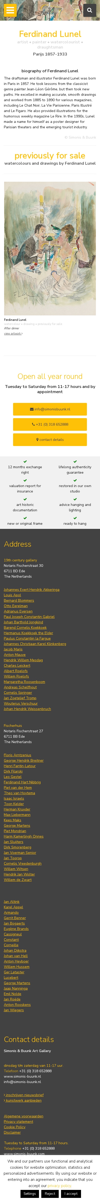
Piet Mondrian (15, 831)
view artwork (13, 334)
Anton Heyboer (16, 961)
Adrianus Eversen (18, 611)
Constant (11, 939)
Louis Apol (12, 595)
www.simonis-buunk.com (24, 1153)
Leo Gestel (13, 776)
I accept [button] (71, 1193)
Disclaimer (12, 1132)
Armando (11, 912)
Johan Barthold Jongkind (23, 622)
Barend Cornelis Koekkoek (25, 627)
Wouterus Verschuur (21, 703)
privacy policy (59, 1185)
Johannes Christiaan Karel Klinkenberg (35, 643)
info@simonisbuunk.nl (52, 409)
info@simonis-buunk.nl (22, 1081)
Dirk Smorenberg (17, 847)
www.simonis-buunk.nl (22, 1076)
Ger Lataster (14, 972)
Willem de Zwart (18, 879)
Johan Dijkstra (15, 950)
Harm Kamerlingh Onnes (24, 836)
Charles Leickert (17, 665)
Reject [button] (50, 1193)
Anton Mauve (15, 654)
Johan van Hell (16, 955)
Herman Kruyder (17, 809)
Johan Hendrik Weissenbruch (27, 708)
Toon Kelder (14, 803)
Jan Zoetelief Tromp (20, 698)
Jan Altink (11, 901)
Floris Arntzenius (17, 755)
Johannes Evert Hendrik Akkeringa (31, 589)
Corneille (11, 945)
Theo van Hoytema (19, 793)
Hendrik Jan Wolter (19, 874)
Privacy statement (18, 1121)
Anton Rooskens (17, 1004)
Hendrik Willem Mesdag (23, 660)
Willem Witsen (16, 868)
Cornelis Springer (18, 692)
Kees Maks (12, 820)
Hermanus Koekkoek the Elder (28, 633)
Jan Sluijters (13, 841)
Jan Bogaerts (14, 923)
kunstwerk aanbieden (23, 1100)
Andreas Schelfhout (20, 687)
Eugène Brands (16, 928)
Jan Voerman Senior (20, 852)
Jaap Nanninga (16, 988)
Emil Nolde (12, 993)
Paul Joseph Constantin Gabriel (29, 616)
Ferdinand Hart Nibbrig (22, 782)
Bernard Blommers (19, 600)
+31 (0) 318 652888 (51, 424)
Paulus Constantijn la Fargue (27, 638)
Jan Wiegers (14, 1010)
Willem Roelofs (16, 676)
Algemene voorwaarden (23, 1116)
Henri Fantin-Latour (20, 765)
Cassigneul (13, 934)
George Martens (17, 825)
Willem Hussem (16, 966)
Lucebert (11, 977)
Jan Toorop (13, 858)
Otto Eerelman (16, 605)
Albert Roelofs (16, 671)
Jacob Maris (13, 649)
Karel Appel (13, 907)
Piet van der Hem (18, 787)
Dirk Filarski (13, 771)
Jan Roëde (12, 999)
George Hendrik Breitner (24, 760)
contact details (51, 439)
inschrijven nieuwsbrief (24, 1095)
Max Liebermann (17, 814)
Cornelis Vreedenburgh (23, 863)
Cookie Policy (14, 1127)
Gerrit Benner (15, 918)
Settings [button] (30, 1193)
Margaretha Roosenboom (24, 681)
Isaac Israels (14, 798)
